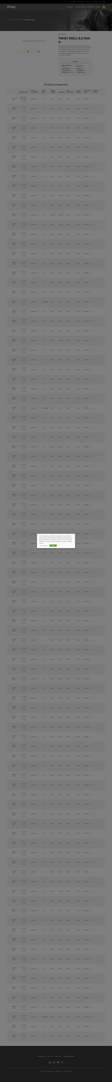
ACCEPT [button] (53, 545)
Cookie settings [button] (43, 545)
